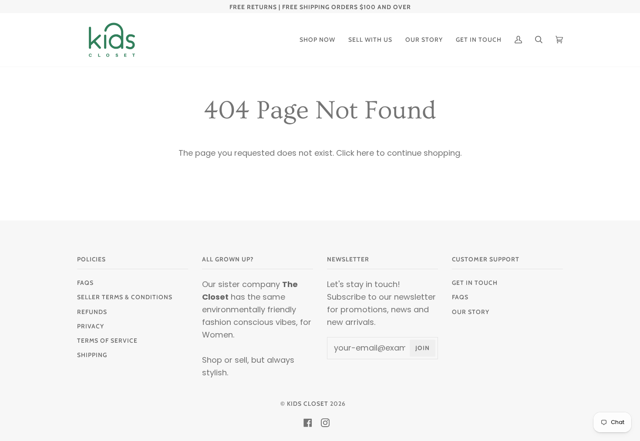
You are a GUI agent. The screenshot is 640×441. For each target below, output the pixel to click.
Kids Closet (307, 403)
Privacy (90, 326)
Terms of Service (107, 340)
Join (422, 347)
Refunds (92, 311)
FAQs (85, 282)
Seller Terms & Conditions (124, 297)
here (365, 152)
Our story (470, 311)
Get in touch (475, 282)
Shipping (92, 354)
